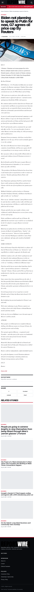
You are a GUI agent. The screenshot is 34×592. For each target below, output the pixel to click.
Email (25, 395)
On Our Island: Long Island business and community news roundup (16, 523)
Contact (3, 563)
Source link (4, 371)
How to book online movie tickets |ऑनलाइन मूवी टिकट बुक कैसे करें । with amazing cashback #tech (21, 6)
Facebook (25, 391)
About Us (3, 561)
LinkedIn (9, 395)
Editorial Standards (5, 566)
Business (7, 11)
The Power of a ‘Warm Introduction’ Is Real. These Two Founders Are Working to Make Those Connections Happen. (16, 463)
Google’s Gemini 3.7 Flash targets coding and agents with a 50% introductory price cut (17, 494)
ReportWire (5, 36)
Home (2, 11)
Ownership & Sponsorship (7, 576)
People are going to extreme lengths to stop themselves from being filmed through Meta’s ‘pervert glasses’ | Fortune (16, 430)
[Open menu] (2, 2)
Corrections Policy (5, 574)
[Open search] (31, 2)
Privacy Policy (4, 579)
